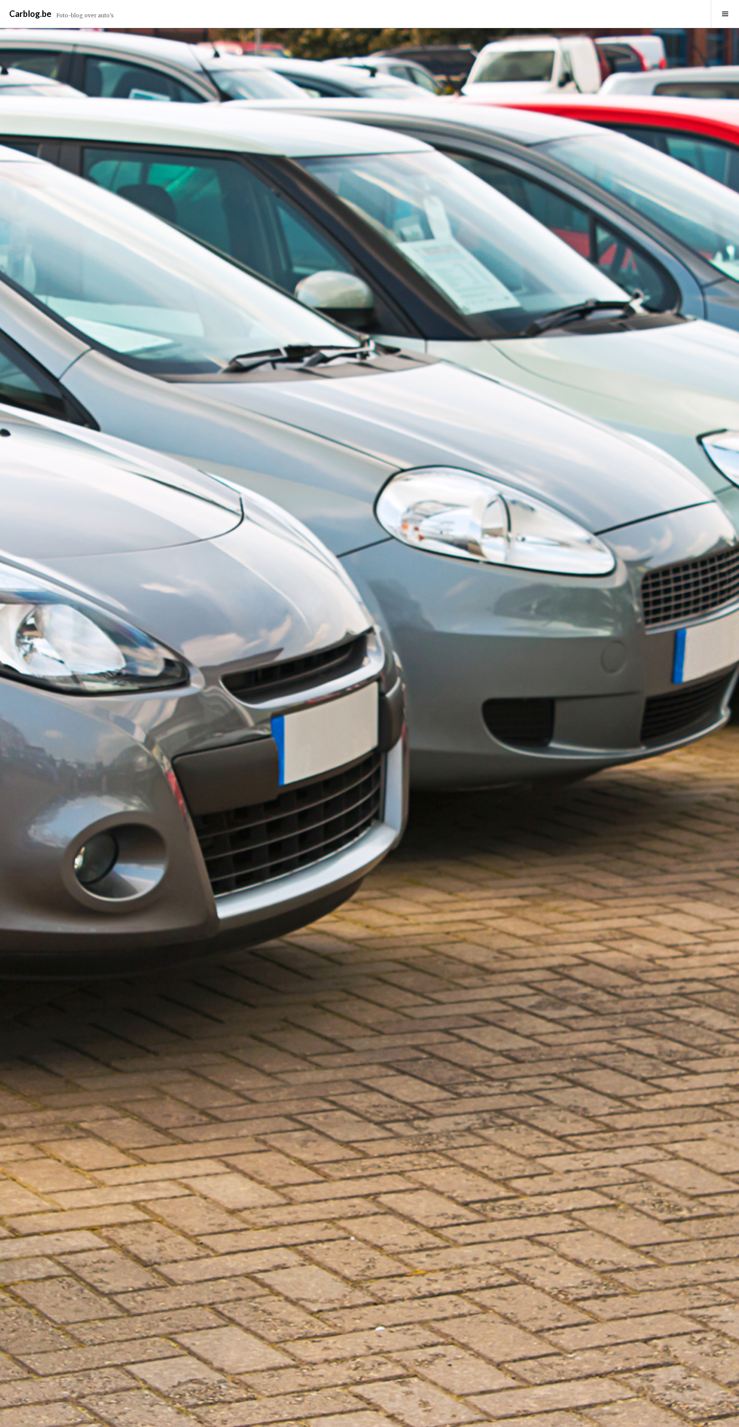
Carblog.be (30, 13)
